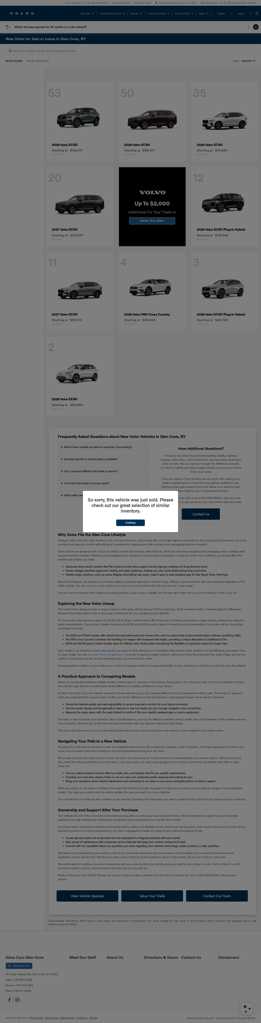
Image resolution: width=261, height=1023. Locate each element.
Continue (130, 522)
